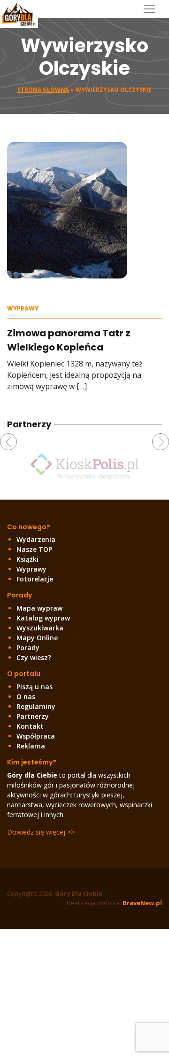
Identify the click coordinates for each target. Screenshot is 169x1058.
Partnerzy (32, 716)
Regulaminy (35, 706)
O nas (25, 696)
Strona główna (43, 90)
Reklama (30, 745)
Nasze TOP (34, 549)
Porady (27, 647)
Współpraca (35, 736)
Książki (27, 559)
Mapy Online (37, 637)
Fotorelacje (34, 578)
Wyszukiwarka (39, 627)
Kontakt (30, 726)
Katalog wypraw (43, 617)
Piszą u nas (34, 686)
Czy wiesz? (33, 657)
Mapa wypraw (39, 608)
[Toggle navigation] (153, 9)
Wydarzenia (35, 539)
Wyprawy (22, 308)
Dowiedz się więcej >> (41, 831)
